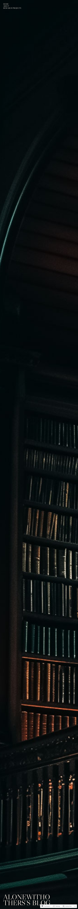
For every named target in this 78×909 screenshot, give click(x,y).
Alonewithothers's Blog (26, 900)
